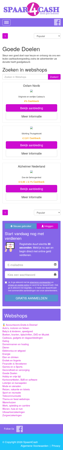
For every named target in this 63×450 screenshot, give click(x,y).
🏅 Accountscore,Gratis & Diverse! (20, 324)
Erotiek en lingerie (11, 360)
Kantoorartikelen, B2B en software (19, 379)
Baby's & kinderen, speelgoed (17, 331)
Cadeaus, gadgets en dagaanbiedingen (22, 337)
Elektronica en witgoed (14, 350)
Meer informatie (31, 116)
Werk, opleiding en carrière (16, 405)
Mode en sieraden (11, 386)
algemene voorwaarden (40, 282)
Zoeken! (54, 76)
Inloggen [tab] (48, 226)
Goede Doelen (9, 373)
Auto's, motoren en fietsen (15, 328)
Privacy (56, 446)
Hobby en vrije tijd (11, 376)
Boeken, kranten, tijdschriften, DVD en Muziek (25, 334)
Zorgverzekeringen (12, 415)
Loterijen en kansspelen (14, 382)
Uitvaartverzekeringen (13, 412)
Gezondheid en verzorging (16, 370)
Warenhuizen (9, 402)
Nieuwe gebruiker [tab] (22, 226)
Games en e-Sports (12, 366)
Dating (5, 341)
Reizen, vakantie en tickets (16, 389)
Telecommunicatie (11, 395)
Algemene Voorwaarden (34, 446)
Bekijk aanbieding (31, 108)
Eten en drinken (10, 357)
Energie (6, 354)
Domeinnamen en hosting (15, 344)
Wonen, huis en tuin (12, 408)
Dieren (5, 347)
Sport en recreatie (11, 392)
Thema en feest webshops (16, 399)
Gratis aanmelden (31, 298)
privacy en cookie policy (18, 284)
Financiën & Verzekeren (14, 363)
